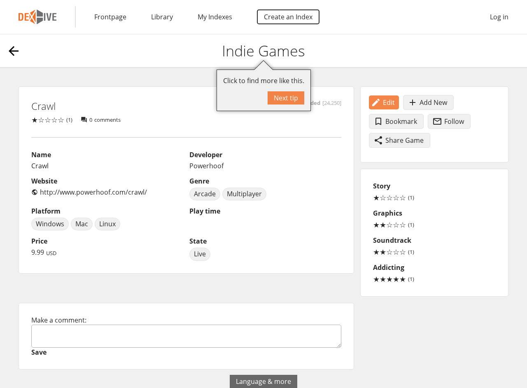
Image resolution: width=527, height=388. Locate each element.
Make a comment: (58, 320)
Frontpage (110, 16)
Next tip (286, 97)
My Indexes (215, 16)
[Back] (13, 51)
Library (162, 16)
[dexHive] (37, 16)
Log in (499, 16)
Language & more (263, 381)
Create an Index (288, 16)
